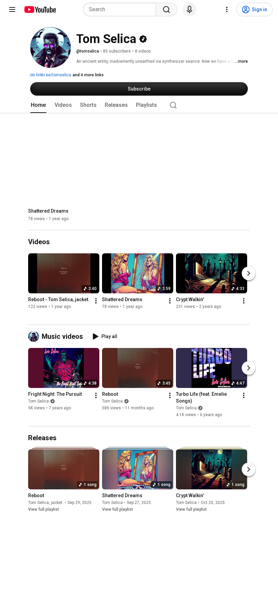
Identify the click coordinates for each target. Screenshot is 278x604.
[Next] (248, 273)
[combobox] (121, 9)
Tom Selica (38, 401)
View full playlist (43, 509)
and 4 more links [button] (88, 75)
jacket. (57, 502)
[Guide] (12, 9)
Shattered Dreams (48, 211)
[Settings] (227, 9)
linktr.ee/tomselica (53, 75)
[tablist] (139, 105)
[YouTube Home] (40, 9)
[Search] (166, 9)
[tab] (38, 105)
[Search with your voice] (189, 9)
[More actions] (96, 301)
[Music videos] (35, 336)
